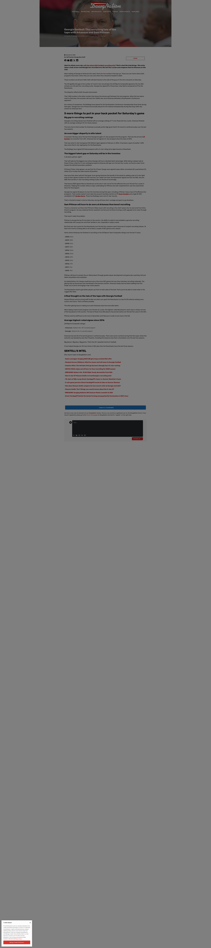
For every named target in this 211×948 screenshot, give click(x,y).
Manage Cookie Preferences (17, 942)
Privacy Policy (19, 939)
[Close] (30, 922)
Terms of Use (16, 937)
